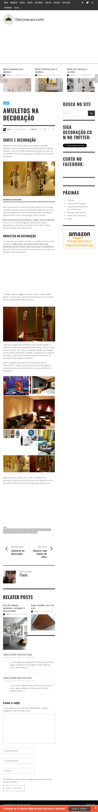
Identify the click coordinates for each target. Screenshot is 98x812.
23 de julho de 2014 (46, 611)
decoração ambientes (20, 530)
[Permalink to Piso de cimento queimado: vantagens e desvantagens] (15, 623)
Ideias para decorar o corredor (45, 70)
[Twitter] (87, 2)
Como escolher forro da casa (42, 607)
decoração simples (30, 532)
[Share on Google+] (49, 129)
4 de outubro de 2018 (83, 75)
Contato (70, 200)
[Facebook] (82, 2)
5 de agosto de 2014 (18, 614)
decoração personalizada (13, 532)
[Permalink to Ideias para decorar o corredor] (49, 85)
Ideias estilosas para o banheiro (14, 70)
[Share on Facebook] (40, 129)
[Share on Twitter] (44, 129)
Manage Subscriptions (76, 212)
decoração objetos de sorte (40, 530)
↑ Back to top (90, 804)
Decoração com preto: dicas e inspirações (80, 70)
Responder (30, 657)
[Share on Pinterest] (53, 129)
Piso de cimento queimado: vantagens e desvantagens (14, 608)
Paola (8, 75)
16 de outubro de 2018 (51, 75)
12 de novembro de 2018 (20, 75)
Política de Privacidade (76, 215)
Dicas (6, 103)
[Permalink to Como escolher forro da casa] (43, 621)
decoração (7, 530)
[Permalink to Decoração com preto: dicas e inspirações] (81, 85)
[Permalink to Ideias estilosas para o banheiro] (17, 85)
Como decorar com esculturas (17, 654)
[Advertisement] (55, 43)
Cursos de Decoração (76, 203)
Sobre (69, 218)
